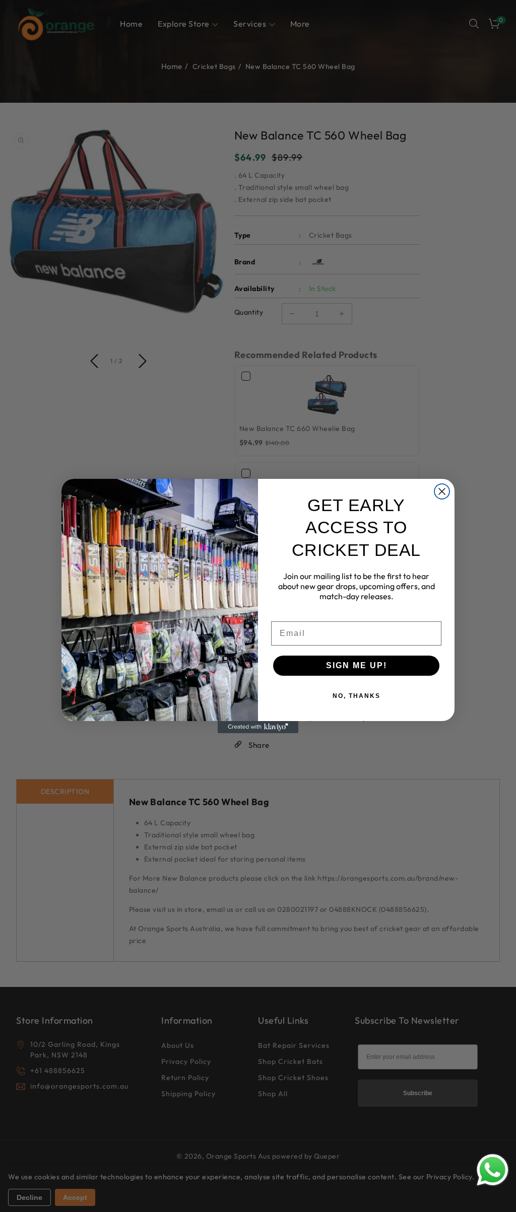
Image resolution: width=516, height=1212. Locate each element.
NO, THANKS (356, 695)
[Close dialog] (441, 491)
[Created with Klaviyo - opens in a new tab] (258, 727)
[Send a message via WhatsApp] (492, 1170)
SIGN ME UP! (356, 665)
